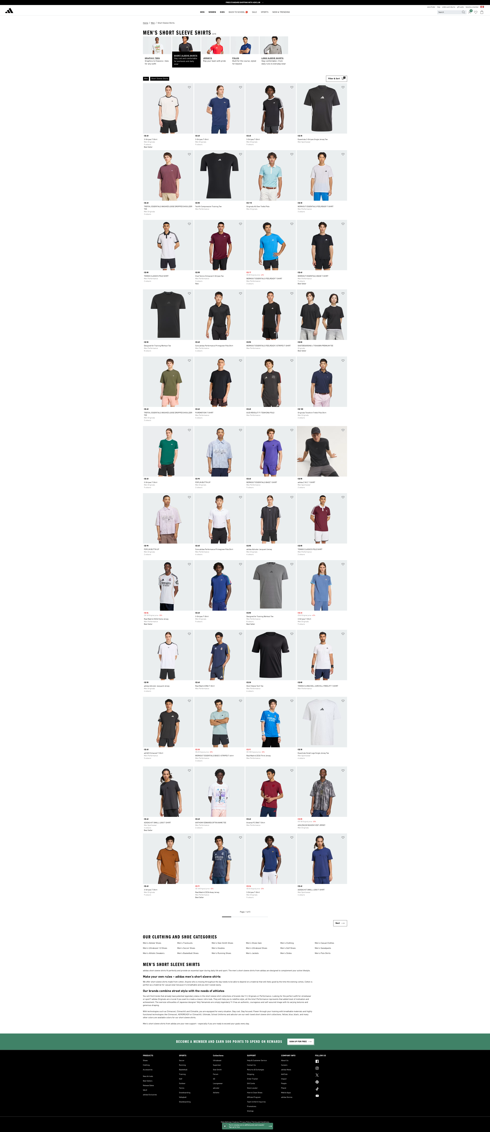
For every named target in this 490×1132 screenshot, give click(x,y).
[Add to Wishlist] (189, 87)
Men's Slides (286, 953)
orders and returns (448, 7)
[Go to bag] (482, 12)
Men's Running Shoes (221, 953)
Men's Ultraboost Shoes (256, 948)
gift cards (460, 7)
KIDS (222, 12)
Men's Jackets (252, 953)
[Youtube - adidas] (331, 1096)
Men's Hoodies (218, 948)
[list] (234, 79)
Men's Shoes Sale (254, 943)
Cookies (236, 1122)
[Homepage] (9, 11)
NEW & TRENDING (281, 12)
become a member (472, 7)
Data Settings (226, 1122)
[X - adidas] (331, 1075)
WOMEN (212, 12)
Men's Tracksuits (185, 943)
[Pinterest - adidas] (331, 1082)
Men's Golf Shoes (288, 948)
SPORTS (264, 12)
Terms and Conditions (260, 1122)
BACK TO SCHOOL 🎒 (238, 12)
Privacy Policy (245, 1122)
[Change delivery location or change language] (482, 7)
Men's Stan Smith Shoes (222, 943)
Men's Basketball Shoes (188, 953)
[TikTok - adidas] (331, 1089)
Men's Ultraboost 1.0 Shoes (155, 948)
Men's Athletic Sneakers (153, 953)
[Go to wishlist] (476, 12)
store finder (431, 7)
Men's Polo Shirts (322, 953)
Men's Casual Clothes (324, 943)
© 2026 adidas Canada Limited (245, 1129)
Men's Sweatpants (323, 948)
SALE (254, 12)
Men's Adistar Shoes (152, 943)
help (438, 7)
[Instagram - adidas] (331, 1068)
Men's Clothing (287, 943)
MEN (202, 12)
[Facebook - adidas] (331, 1061)
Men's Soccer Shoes (186, 948)
